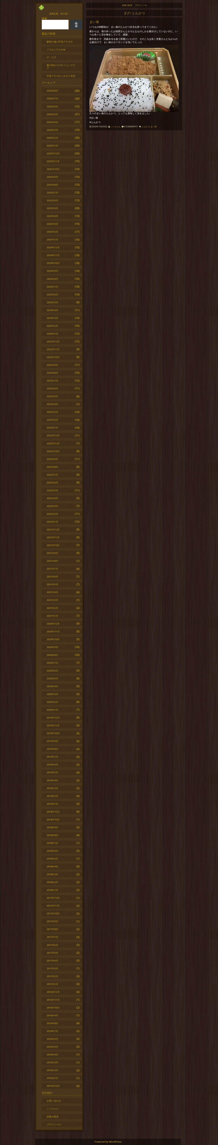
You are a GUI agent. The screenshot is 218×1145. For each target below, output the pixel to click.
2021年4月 (52, 592)
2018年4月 (52, 866)
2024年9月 (52, 270)
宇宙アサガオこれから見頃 (61, 75)
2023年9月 (52, 365)
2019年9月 (52, 741)
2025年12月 (53, 153)
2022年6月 (52, 482)
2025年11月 (53, 161)
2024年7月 (52, 286)
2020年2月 (52, 702)
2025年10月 (53, 169)
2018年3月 (52, 874)
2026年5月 (52, 114)
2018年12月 (53, 811)
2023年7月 (52, 380)
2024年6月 (52, 294)
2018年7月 (52, 843)
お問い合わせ (54, 1100)
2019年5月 (52, 772)
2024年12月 (53, 247)
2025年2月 (52, 231)
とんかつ (145, 126)
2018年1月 (52, 890)
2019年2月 (52, 796)
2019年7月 (52, 756)
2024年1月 (52, 333)
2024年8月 (52, 278)
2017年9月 (52, 921)
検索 (44, 18)
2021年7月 (52, 568)
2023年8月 (52, 372)
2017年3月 (52, 968)
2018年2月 (52, 882)
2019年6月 (52, 764)
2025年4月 (52, 216)
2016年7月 (52, 1031)
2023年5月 (52, 396)
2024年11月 (53, 255)
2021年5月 (52, 584)
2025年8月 (52, 184)
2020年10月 (53, 639)
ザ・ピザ (51, 57)
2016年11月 (53, 999)
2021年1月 (52, 615)
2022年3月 (52, 506)
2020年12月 (53, 623)
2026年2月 (52, 137)
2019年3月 (52, 788)
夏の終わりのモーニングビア (61, 66)
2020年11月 (53, 631)
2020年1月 (52, 709)
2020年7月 (52, 662)
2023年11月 (53, 349)
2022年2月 (52, 513)
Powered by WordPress (108, 1141)
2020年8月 (52, 655)
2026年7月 (52, 98)
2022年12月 (53, 435)
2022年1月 (52, 521)
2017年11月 (53, 905)
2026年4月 (52, 122)
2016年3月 (52, 1062)
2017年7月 (52, 937)
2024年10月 (53, 263)
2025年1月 (52, 239)
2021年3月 (52, 600)
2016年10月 (53, 1007)
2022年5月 (52, 490)
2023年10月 (53, 357)
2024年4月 (52, 310)
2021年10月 (53, 545)
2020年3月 (52, 694)
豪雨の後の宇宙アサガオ (60, 41)
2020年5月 (52, 678)
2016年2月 (52, 1070)
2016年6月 (52, 1039)
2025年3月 (52, 223)
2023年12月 (53, 341)
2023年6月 (52, 388)
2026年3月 (52, 130)
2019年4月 (52, 780)
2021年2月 (52, 608)
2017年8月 (52, 929)
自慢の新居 (127, 5)
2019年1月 (52, 803)
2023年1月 (52, 427)
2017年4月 (52, 960)
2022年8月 (52, 467)
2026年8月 (52, 90)
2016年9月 (52, 1015)
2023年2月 (52, 419)
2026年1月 (52, 145)
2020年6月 (52, 670)
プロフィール (141, 5)
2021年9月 (52, 553)
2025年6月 (52, 200)
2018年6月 (52, 850)
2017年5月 (52, 952)
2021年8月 (52, 560)
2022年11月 (53, 443)
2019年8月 (52, 749)
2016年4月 (52, 1054)
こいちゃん (115, 126)
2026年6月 (52, 106)
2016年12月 (53, 992)
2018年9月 (52, 827)
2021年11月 (53, 537)
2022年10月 (53, 451)
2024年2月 (52, 325)
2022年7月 (52, 474)
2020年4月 (52, 686)
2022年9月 (52, 459)
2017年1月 (52, 984)
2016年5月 (52, 1046)
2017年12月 (53, 897)
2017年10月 (53, 913)
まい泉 (94, 21)
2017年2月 (52, 976)
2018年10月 (53, 819)
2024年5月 (52, 302)
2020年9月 (52, 647)
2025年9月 (52, 177)
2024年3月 (52, 318)
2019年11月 (53, 725)
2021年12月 (53, 529)
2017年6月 (52, 945)
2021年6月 (52, 576)
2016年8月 (52, 1023)
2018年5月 (52, 858)
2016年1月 (52, 1078)
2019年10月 (53, 733)
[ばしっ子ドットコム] (41, 9)
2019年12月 (53, 717)
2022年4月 (52, 498)
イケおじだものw (56, 49)
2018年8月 (52, 835)
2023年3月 (52, 412)
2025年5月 (52, 208)
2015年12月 (53, 1085)
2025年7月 (52, 192)
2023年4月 (52, 404)
